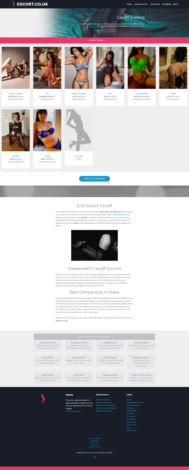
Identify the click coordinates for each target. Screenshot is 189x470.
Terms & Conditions (94, 438)
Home (129, 4)
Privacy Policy (94, 440)
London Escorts (140, 4)
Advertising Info (103, 400)
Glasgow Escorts (79, 358)
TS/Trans (130, 414)
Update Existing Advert (105, 405)
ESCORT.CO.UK (32, 4)
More (175, 4)
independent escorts (120, 215)
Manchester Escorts (48, 343)
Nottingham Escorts (141, 358)
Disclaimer (94, 445)
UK (85, 40)
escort (74, 318)
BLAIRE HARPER (15, 94)
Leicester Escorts (110, 358)
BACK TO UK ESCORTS (95, 179)
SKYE (110, 94)
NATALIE (15, 156)
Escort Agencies (133, 405)
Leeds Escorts (79, 375)
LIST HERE (79, 156)
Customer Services (94, 447)
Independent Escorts (135, 403)
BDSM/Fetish (132, 411)
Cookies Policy (94, 442)
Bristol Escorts (48, 358)
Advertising (131, 422)
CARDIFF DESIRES (79, 94)
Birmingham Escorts (79, 343)
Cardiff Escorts (48, 375)
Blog (128, 428)
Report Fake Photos (104, 411)
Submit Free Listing (104, 403)
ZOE (47, 94)
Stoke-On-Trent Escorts (141, 375)
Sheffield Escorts (110, 343)
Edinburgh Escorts (110, 375)
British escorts (106, 277)
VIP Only (130, 408)
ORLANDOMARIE (141, 94)
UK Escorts (155, 4)
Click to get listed (73, 411)
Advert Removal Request (106, 408)
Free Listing (131, 425)
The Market (166, 4)
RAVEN (173, 94)
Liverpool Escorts (141, 343)
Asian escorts (100, 283)
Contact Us (131, 430)
